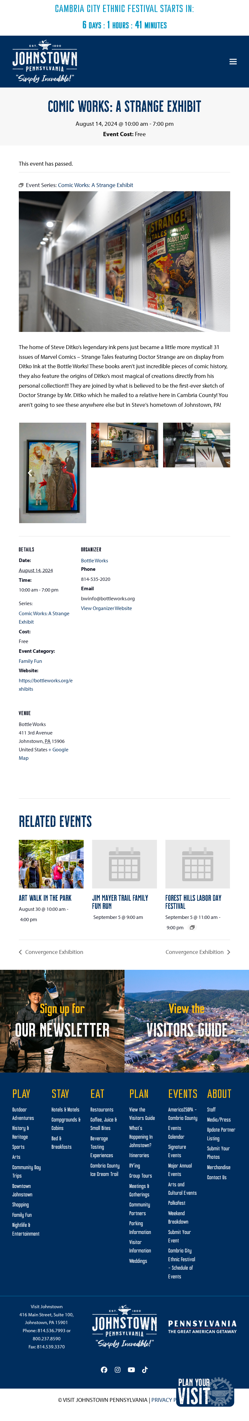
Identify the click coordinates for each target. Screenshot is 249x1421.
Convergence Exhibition (53, 952)
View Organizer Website (106, 608)
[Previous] (30, 473)
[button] (233, 62)
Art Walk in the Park (45, 897)
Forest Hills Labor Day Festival (193, 901)
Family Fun (30, 661)
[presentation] (51, 864)
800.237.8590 (47, 1338)
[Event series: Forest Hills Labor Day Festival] (192, 927)
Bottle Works (94, 560)
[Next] (218, 473)
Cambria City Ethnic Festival (106, 9)
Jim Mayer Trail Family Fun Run (120, 901)
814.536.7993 (51, 1330)
